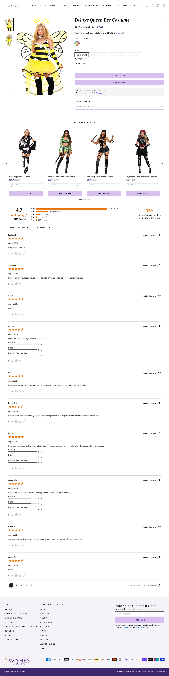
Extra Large (134, 54)
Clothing (77, 5)
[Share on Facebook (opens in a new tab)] (16, 253)
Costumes (64, 5)
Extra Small (81, 54)
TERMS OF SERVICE (145, 672)
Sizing (8, 635)
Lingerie (42, 5)
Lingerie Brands (14, 618)
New (34, 5)
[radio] (84, 209)
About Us (10, 609)
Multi (77, 43)
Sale (132, 5)
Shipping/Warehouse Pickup (21, 626)
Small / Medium (98, 54)
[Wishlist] (157, 6)
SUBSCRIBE (140, 620)
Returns (9, 631)
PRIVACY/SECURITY (125, 672)
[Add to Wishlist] (163, 20)
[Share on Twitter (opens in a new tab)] (20, 253)
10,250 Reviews (19, 219)
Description (83, 101)
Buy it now (119, 82)
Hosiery (107, 5)
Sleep (53, 5)
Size (77, 50)
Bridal (96, 5)
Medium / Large (117, 54)
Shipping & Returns (86, 107)
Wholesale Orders (16, 613)
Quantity (80, 64)
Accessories (121, 5)
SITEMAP (161, 672)
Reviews (9, 622)
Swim (87, 5)
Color (81, 38)
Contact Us (11, 639)
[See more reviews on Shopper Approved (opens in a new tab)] (24, 253)
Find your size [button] (81, 59)
